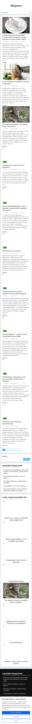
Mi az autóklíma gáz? (16, 642)
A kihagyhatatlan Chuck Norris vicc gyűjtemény (14, 486)
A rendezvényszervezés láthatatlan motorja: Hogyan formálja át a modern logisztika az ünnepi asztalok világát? (14, 37)
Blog (5, 31)
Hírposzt (16, 5)
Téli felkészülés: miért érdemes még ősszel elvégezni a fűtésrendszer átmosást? (13, 379)
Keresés (4, 456)
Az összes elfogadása (16, 712)
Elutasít (16, 720)
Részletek (4, 62)
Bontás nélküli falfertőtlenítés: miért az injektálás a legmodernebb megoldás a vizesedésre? (14, 208)
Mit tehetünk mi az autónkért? (11, 251)
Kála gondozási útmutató (16, 581)
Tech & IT (6, 78)
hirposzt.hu (6, 41)
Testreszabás (16, 716)
